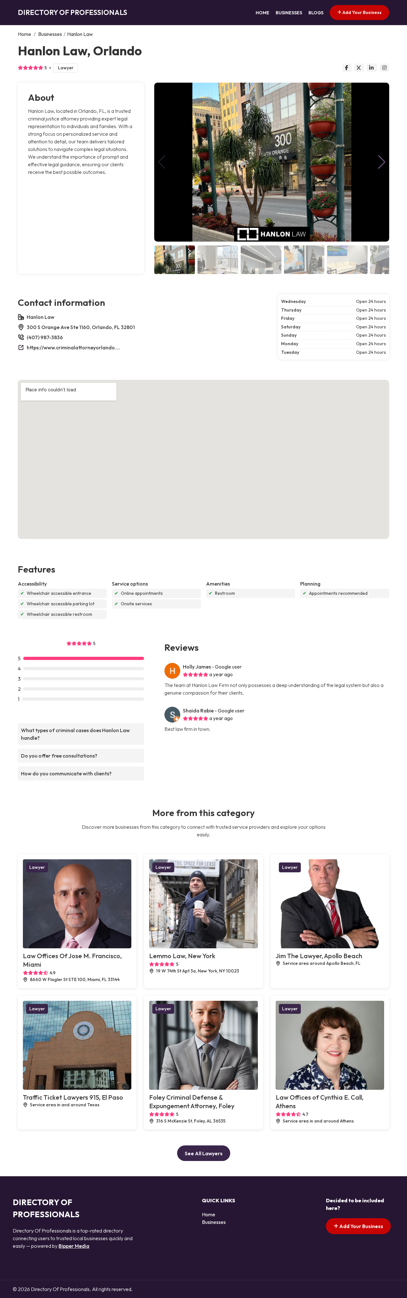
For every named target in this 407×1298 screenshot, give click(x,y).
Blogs (315, 13)
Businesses (289, 13)
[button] (381, 162)
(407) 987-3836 (45, 337)
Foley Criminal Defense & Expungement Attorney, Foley (191, 1101)
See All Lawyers (204, 1153)
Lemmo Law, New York (182, 956)
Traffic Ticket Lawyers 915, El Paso (73, 1097)
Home (262, 13)
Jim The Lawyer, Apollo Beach (319, 956)
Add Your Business (361, 12)
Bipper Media (74, 1246)
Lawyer (65, 68)
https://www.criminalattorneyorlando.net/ (74, 347)
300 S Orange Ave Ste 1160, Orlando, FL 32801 (81, 327)
